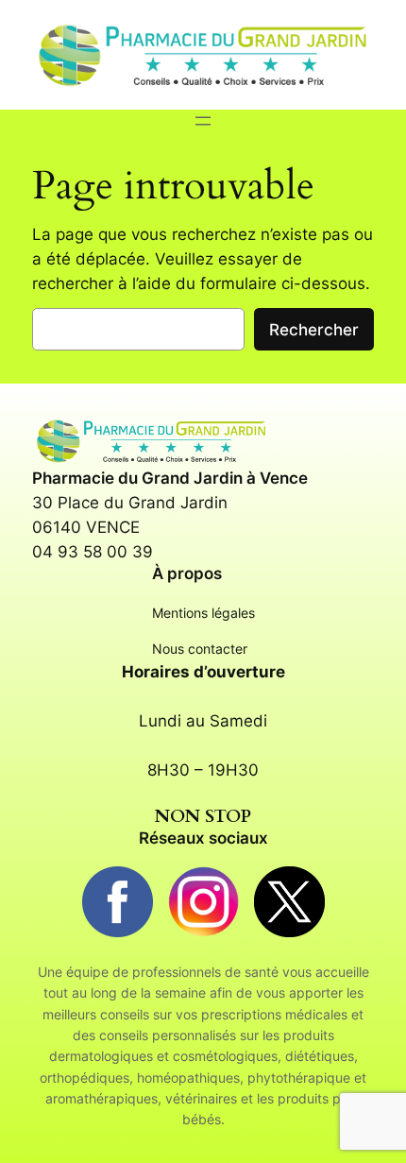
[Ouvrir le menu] (203, 121)
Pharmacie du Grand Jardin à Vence (170, 478)
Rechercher (314, 329)
